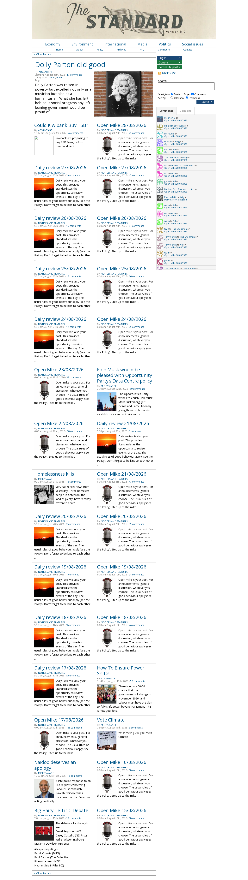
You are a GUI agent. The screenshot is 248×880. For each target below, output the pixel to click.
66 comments (136, 276)
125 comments (74, 727)
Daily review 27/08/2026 (60, 167)
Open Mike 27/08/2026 (121, 167)
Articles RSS (169, 73)
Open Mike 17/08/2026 (59, 719)
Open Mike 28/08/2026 (121, 125)
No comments (75, 133)
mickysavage (108, 386)
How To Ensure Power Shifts (120, 670)
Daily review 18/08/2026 (60, 617)
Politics (165, 44)
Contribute (164, 49)
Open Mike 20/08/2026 (121, 516)
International (115, 44)
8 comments (73, 675)
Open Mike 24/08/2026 (121, 319)
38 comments (136, 770)
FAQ (142, 49)
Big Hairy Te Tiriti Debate (61, 810)
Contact (187, 49)
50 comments (137, 681)
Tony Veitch (170, 236)
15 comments (73, 226)
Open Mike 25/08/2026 (121, 268)
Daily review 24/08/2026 (60, 319)
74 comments (136, 625)
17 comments (74, 74)
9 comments (73, 625)
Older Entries (43, 54)
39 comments (74, 377)
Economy (52, 44)
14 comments (73, 327)
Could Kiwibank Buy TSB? (61, 125)
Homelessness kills (54, 474)
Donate (163, 62)
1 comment (135, 431)
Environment (82, 44)
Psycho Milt (170, 197)
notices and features (114, 130)
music (59, 77)
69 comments (137, 388)
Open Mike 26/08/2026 (121, 218)
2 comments (73, 175)
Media (142, 44)
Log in (162, 58)
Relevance (179, 98)
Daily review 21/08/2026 (123, 423)
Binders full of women (181, 165)
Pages (187, 94)
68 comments (136, 818)
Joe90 (167, 260)
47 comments (136, 175)
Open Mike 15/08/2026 (121, 810)
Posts (177, 94)
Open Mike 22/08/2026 (59, 423)
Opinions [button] (185, 110)
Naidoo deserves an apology (55, 765)
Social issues (192, 44)
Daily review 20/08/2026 (60, 516)
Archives (121, 49)
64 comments (136, 226)
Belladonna (170, 125)
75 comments (136, 327)
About (79, 49)
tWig (177, 141)
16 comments (73, 481)
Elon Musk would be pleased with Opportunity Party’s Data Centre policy (124, 375)
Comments (200, 94)
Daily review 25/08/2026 (60, 268)
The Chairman (171, 157)
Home (59, 49)
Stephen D (169, 117)
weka (182, 125)
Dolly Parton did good (70, 64)
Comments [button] (166, 110)
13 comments (73, 818)
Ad (174, 149)
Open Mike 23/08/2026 (59, 369)
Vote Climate (111, 719)
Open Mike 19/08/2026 (121, 566)
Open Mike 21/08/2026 (121, 474)
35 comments (136, 524)
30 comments (74, 431)
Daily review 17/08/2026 (60, 667)
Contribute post (168, 67)
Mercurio (169, 133)
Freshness (194, 98)
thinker (168, 141)
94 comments (136, 574)
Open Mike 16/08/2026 (121, 762)
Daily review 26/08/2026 (60, 218)
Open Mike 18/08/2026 (121, 617)
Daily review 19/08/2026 (60, 566)
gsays (167, 181)
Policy (100, 49)
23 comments (136, 133)
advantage (46, 72)
